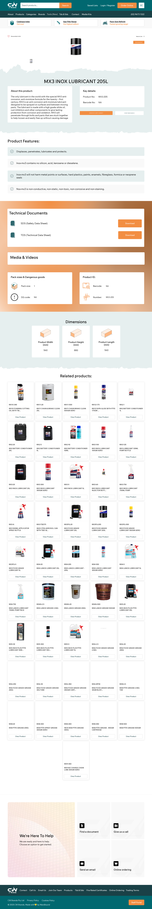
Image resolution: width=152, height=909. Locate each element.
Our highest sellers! (71, 24)
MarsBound (45, 904)
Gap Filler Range (70, 22)
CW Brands (19, 904)
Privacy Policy (33, 900)
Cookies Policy (48, 900)
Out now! (20, 24)
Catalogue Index (23, 22)
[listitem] (93, 820)
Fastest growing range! (119, 24)
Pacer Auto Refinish (117, 22)
